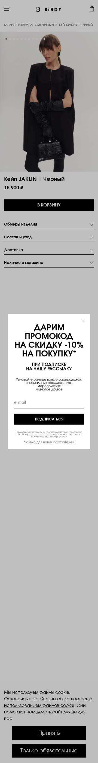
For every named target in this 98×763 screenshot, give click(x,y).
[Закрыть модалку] (82, 321)
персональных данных (41, 434)
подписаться (49, 419)
